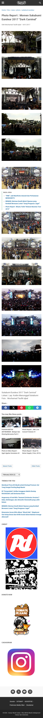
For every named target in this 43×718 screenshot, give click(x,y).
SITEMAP (20, 701)
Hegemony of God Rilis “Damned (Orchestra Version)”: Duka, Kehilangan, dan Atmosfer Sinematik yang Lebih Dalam (21, 500)
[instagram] (30, 692)
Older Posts (36, 466)
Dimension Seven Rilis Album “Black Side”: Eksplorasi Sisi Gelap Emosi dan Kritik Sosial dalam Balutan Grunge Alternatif (21, 514)
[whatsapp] (29, 408)
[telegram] (37, 408)
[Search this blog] (40, 3)
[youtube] (24, 692)
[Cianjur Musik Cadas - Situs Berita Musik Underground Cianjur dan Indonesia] (21, 3)
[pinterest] (21, 408)
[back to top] (38, 713)
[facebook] (6, 408)
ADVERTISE (29, 701)
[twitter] (14, 408)
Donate (12, 701)
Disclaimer (29, 705)
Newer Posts (7, 466)
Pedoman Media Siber (17, 705)
